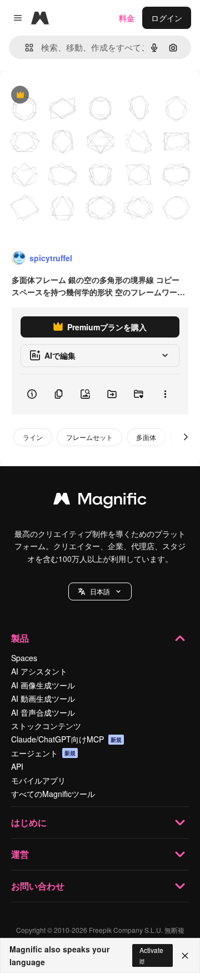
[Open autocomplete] (24, 47)
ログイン (166, 17)
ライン (33, 437)
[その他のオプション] (165, 394)
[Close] (185, 955)
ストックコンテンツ (46, 725)
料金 (126, 17)
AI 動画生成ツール (43, 698)
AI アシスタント (39, 671)
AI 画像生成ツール (43, 685)
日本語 (100, 591)
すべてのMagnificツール (53, 793)
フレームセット (89, 437)
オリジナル (76, 95)
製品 (20, 638)
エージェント (43, 753)
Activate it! (151, 955)
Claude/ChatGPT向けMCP (66, 739)
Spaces (24, 657)
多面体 (146, 437)
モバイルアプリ (38, 780)
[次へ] (186, 437)
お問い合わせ (37, 885)
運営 (20, 854)
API (17, 766)
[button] (100, 591)
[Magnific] (100, 501)
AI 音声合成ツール (43, 712)
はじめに (29, 822)
